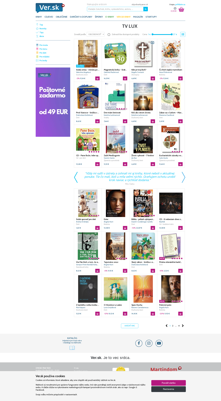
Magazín (138, 16)
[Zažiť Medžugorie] (115, 139)
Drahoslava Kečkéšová (84, 115)
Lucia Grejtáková (110, 307)
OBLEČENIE (61, 16)
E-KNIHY (110, 16)
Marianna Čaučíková (166, 115)
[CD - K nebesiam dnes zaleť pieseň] (171, 203)
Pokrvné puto (165, 305)
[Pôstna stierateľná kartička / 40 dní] (171, 246)
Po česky (43, 60)
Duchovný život (82, 75)
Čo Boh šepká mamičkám (170, 70)
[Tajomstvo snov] (115, 246)
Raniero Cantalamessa (139, 307)
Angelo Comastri (137, 72)
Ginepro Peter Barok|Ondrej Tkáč (88, 265)
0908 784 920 (43, 368)
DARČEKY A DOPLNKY (81, 16)
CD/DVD (49, 16)
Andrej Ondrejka (82, 222)
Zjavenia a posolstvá (111, 160)
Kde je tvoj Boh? (138, 70)
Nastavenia (168, 389)
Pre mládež (44, 57)
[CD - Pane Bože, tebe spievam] (88, 139)
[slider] (152, 34)
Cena (144, 34)
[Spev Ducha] (143, 289)
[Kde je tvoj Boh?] (143, 53)
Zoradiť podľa (80, 34)
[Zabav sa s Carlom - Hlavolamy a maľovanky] (171, 96)
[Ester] (115, 203)
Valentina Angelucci (83, 72)
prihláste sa (180, 4)
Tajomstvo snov (111, 262)
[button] (152, 43)
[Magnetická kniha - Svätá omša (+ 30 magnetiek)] (115, 53)
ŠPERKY (99, 16)
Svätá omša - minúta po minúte (88, 70)
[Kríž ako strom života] (143, 96)
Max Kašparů (80, 307)
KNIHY (39, 16)
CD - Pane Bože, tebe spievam (88, 155)
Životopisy (135, 75)
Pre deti (43, 53)
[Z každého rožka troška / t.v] (88, 289)
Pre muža (44, 45)
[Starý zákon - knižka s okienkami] (143, 246)
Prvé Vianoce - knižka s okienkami (88, 112)
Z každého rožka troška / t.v (88, 305)
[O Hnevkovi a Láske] (115, 289)
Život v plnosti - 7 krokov (142, 155)
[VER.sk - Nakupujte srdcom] (53, 8)
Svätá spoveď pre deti (86, 219)
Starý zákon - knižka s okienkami (143, 262)
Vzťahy (106, 118)
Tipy (41, 32)
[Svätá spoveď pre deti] (88, 203)
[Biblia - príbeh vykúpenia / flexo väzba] (143, 203)
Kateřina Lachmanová (112, 115)
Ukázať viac (129, 326)
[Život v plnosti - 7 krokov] (143, 139)
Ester (106, 219)
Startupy (151, 16)
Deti (105, 75)
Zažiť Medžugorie (112, 155)
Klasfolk (162, 222)
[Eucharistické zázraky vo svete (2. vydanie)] (171, 139)
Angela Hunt (108, 222)
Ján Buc (134, 158)
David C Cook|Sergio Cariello (142, 222)
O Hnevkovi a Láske (113, 305)
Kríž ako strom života (140, 112)
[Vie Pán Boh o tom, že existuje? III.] (88, 246)
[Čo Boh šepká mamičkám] (171, 53)
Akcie (42, 36)
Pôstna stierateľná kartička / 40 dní (171, 262)
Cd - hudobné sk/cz (166, 224)
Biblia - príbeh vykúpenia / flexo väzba (143, 219)
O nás (76, 368)
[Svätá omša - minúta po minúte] (88, 53)
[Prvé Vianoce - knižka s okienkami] (88, 96)
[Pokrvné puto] (171, 289)
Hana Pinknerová (165, 72)
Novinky (43, 28)
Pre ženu (43, 49)
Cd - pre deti (81, 158)
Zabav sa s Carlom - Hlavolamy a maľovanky (171, 112)
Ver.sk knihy (124, 16)
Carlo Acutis (163, 158)
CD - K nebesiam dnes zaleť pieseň (171, 219)
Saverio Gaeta (109, 158)
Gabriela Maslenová (111, 72)
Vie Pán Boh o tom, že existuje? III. (88, 262)
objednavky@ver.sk (140, 4)
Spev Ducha (136, 305)
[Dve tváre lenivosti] (115, 96)
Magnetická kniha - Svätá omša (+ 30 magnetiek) (115, 70)
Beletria (162, 75)
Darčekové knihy (82, 267)
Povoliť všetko (168, 382)
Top (41, 25)
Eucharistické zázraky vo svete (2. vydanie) (171, 155)
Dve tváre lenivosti (112, 112)
